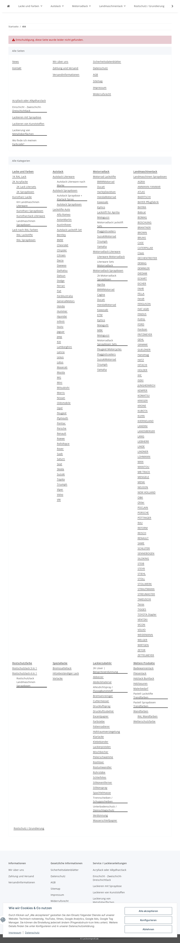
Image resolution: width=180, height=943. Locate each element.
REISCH (142, 533)
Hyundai (62, 316)
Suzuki (61, 474)
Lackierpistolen (102, 746)
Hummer (62, 311)
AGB (95, 74)
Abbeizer (98, 677)
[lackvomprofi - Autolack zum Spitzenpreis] (8, 6)
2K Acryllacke (20, 181)
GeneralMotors (66, 301)
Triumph (62, 484)
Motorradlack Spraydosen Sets (107, 342)
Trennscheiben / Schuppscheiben (103, 799)
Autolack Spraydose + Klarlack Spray (69, 197)
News (15, 61)
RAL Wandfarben (148, 716)
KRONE (142, 405)
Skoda (60, 469)
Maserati (62, 367)
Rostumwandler (102, 767)
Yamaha (102, 246)
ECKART (142, 278)
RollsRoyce (63, 443)
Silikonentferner (102, 782)
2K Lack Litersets (26, 186)
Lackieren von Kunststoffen (28, 123)
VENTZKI (142, 619)
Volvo (60, 494)
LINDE (141, 446)
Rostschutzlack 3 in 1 (24, 668)
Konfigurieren (148, 920)
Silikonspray (100, 787)
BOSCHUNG (144, 222)
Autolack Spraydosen (65, 190)
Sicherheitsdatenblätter (107, 61)
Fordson (142, 329)
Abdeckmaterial (102, 682)
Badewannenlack (143, 668)
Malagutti (102, 325)
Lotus (60, 362)
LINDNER (143, 451)
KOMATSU (144, 395)
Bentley (61, 234)
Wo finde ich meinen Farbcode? (24, 142)
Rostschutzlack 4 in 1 (24, 673)
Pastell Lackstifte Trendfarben (143, 695)
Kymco (101, 207)
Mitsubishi (63, 387)
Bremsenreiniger (103, 696)
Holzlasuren (140, 683)
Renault (61, 433)
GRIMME (143, 344)
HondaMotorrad (106, 197)
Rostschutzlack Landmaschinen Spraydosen (26, 682)
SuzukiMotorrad (106, 236)
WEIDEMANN (145, 634)
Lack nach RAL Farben (25, 229)
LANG (141, 436)
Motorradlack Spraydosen (108, 270)
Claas (141, 253)
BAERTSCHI (144, 197)
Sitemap (98, 81)
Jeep (59, 336)
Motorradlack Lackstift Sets (110, 224)
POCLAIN (143, 507)
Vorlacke (58, 678)
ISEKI (140, 380)
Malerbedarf (140, 688)
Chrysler (62, 250)
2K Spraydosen (25, 191)
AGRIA (141, 181)
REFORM (143, 528)
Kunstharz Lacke (22, 197)
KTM (99, 315)
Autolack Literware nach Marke (71, 183)
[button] (170, 6)
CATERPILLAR (145, 247)
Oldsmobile (63, 403)
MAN (140, 461)
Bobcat (142, 212)
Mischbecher (100, 752)
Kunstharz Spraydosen (30, 210)
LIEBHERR (143, 441)
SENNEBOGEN (146, 553)
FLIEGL (141, 319)
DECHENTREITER (147, 258)
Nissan (61, 397)
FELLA (141, 293)
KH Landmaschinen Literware (28, 203)
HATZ (141, 360)
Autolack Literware (64, 176)
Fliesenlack (139, 673)
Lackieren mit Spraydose (26, 117)
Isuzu (60, 326)
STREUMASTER (146, 594)
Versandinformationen (66, 74)
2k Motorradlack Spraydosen (106, 277)
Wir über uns (60, 61)
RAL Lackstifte (25, 234)
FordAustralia (65, 296)
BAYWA (142, 207)
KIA (59, 341)
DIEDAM (142, 273)
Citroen (61, 255)
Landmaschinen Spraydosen (26, 222)
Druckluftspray (101, 706)
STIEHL (142, 573)
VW (59, 499)
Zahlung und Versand (65, 68)
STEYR (141, 568)
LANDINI (142, 426)
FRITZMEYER (145, 334)
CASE (141, 242)
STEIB (141, 563)
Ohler (141, 502)
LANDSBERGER (146, 431)
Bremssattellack (62, 668)
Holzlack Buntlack (143, 678)
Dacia (60, 260)
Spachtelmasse (102, 792)
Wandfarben (140, 711)
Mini (59, 382)
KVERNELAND (145, 421)
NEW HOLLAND (146, 492)
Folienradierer (101, 726)
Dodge (61, 280)
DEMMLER (144, 268)
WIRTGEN (143, 645)
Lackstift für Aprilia (108, 212)
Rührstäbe (99, 772)
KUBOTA (142, 410)
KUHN (141, 416)
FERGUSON (144, 303)
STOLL (141, 578)
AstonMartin (64, 219)
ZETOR (141, 650)
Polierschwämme (103, 757)
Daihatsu (62, 270)
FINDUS (142, 314)
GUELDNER (144, 349)
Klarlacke (98, 736)
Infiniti (61, 321)
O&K (140, 497)
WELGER (142, 640)
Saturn (61, 459)
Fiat (59, 291)
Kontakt (16, 68)
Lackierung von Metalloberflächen (23, 132)
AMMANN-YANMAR (149, 186)
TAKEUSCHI (144, 599)
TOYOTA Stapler (147, 614)
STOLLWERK (145, 584)
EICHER (142, 283)
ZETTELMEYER (146, 655)
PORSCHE (143, 512)
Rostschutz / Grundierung (29, 828)
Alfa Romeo (63, 214)
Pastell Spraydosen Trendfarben (144, 704)
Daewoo (61, 265)
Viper (60, 489)
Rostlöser (98, 762)
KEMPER (142, 390)
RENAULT (143, 538)
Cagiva (101, 294)
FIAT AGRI (143, 309)
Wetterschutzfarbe (144, 721)
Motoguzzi (103, 217)
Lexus (60, 357)
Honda (61, 306)
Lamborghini (64, 347)
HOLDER (142, 370)
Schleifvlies (99, 777)
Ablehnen (148, 929)
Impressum (15, 932)
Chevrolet (62, 245)
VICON (141, 624)
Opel (60, 408)
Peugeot (61, 413)
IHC (140, 375)
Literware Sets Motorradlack (105, 263)
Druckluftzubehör (103, 711)
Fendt (141, 298)
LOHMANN (144, 456)
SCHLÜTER (144, 548)
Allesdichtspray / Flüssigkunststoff (103, 688)
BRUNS (142, 237)
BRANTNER (144, 227)
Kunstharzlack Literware (31, 216)
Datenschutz (32, 932)
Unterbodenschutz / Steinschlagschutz (105, 808)
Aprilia (101, 284)
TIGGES (142, 609)
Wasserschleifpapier (105, 820)
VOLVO (142, 629)
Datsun (61, 275)
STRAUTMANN (146, 589)
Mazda (61, 372)
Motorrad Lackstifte (104, 176)
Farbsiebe (99, 721)
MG (59, 377)
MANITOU (143, 466)
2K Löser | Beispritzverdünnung (105, 669)
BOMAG (142, 217)
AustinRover (64, 224)
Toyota (61, 479)
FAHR (141, 288)
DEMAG (142, 263)
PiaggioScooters (106, 231)
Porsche (61, 428)
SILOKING (143, 558)
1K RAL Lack (19, 176)
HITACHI (142, 365)
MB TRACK (144, 472)
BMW (60, 240)
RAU (140, 522)
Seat (59, 464)
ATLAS (141, 191)
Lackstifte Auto (61, 209)
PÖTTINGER (144, 517)
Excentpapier (100, 716)
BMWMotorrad (105, 181)
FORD (141, 324)
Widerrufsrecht (102, 94)
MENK (141, 482)
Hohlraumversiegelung (106, 731)
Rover (60, 448)
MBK (100, 330)
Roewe (61, 438)
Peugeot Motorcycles (109, 349)
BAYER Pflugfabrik (148, 202)
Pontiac (61, 423)
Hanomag (143, 354)
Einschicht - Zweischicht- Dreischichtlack (26, 108)
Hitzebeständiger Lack (66, 673)
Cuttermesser (101, 701)
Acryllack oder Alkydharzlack (29, 100)
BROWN (142, 232)
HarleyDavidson (106, 191)
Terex (141, 604)
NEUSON (143, 487)
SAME (141, 543)
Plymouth (62, 418)
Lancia (61, 352)
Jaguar (61, 331)
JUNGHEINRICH (146, 385)
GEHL (141, 339)
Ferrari (61, 285)
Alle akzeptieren (148, 910)
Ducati (101, 186)
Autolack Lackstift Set (69, 229)
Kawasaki (102, 202)
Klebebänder (100, 741)
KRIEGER (143, 400)
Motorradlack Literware (106, 251)
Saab (60, 453)
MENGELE (143, 477)
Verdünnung (100, 815)
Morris (61, 392)
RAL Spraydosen (26, 240)
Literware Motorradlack (111, 256)
